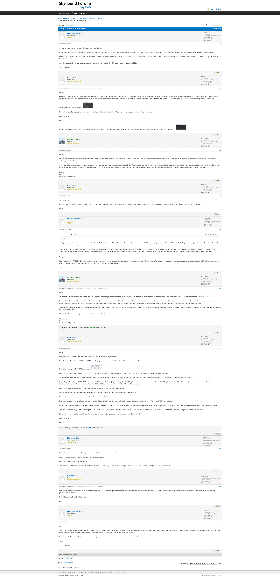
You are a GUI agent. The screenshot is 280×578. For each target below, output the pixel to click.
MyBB (66, 575)
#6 (220, 288)
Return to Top (82, 572)
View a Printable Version (67, 562)
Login (76, 13)
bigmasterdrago (73, 438)
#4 (220, 196)
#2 (220, 88)
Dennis (62, 329)
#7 (220, 348)
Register (82, 13)
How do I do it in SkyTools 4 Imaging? (91, 18)
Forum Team (62, 572)
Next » (71, 25)
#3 (220, 150)
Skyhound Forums (63, 18)
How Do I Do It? (74, 18)
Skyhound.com (71, 572)
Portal (211, 9)
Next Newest (73, 554)
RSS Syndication (119, 572)
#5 (220, 229)
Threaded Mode (216, 28)
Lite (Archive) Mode (93, 572)
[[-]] (59, 327)
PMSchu (70, 77)
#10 (220, 522)
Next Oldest (64, 554)
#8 (220, 448)
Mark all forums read (106, 572)
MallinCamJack (73, 33)
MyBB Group (79, 575)
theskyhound (102, 288)
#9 (220, 486)
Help (219, 9)
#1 (220, 44)
